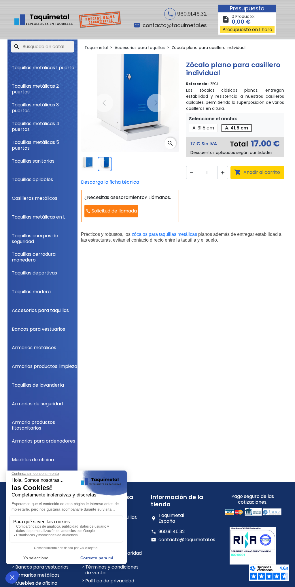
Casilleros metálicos (34, 198)
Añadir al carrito (257, 172)
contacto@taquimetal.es (186, 540)
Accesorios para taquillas (40, 310)
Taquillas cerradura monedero (34, 255)
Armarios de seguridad (37, 403)
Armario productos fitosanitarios (33, 423)
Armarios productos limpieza (44, 366)
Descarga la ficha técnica (110, 182)
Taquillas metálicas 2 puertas (35, 87)
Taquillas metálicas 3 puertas (35, 105)
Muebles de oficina (33, 459)
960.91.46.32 (171, 532)
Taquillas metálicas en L (38, 217)
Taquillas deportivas (34, 273)
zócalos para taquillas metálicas (164, 234)
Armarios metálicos (34, 347)
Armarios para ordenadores (43, 441)
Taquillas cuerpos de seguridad (35, 236)
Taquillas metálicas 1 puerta (43, 67)
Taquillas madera (31, 291)
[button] (191, 172)
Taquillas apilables (32, 179)
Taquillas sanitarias (33, 161)
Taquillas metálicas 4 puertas (35, 124)
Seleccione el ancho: (213, 119)
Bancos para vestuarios (38, 329)
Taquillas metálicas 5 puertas (35, 143)
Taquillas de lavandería (38, 385)
